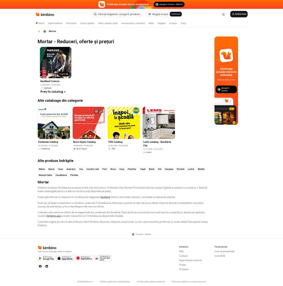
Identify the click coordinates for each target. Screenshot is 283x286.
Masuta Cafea (45, 175)
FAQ (181, 251)
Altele (151, 23)
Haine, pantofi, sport (108, 23)
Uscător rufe (93, 169)
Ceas (60, 169)
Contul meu (240, 14)
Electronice (71, 23)
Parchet (180, 169)
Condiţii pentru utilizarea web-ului (151, 281)
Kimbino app (54, 215)
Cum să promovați (224, 251)
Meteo (42, 169)
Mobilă (201, 169)
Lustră (191, 169)
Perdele (74, 175)
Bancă (51, 169)
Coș (81, 169)
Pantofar (132, 169)
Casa (121, 169)
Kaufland (105, 197)
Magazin (162, 23)
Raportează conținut (190, 260)
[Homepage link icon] (133, 234)
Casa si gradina (87, 23)
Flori (104, 169)
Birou (113, 169)
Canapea (169, 169)
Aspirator (71, 169)
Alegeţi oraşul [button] (160, 14)
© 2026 (85, 281)
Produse (173, 23)
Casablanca (61, 175)
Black (151, 169)
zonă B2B (219, 255)
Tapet (142, 169)
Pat (159, 169)
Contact (183, 255)
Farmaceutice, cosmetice (133, 23)
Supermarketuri (55, 23)
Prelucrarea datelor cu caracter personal (188, 281)
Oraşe (183, 23)
